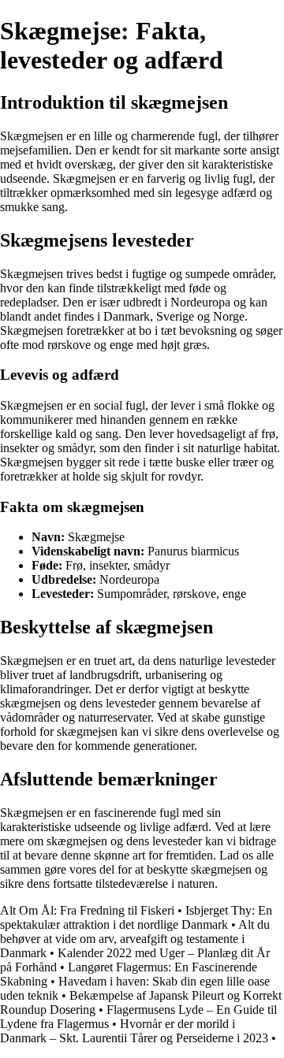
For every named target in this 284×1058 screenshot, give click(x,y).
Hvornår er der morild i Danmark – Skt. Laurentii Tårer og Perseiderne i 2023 (134, 1031)
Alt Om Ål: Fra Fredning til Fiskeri (87, 910)
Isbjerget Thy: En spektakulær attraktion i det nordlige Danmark (136, 917)
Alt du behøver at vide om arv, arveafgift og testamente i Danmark (135, 939)
